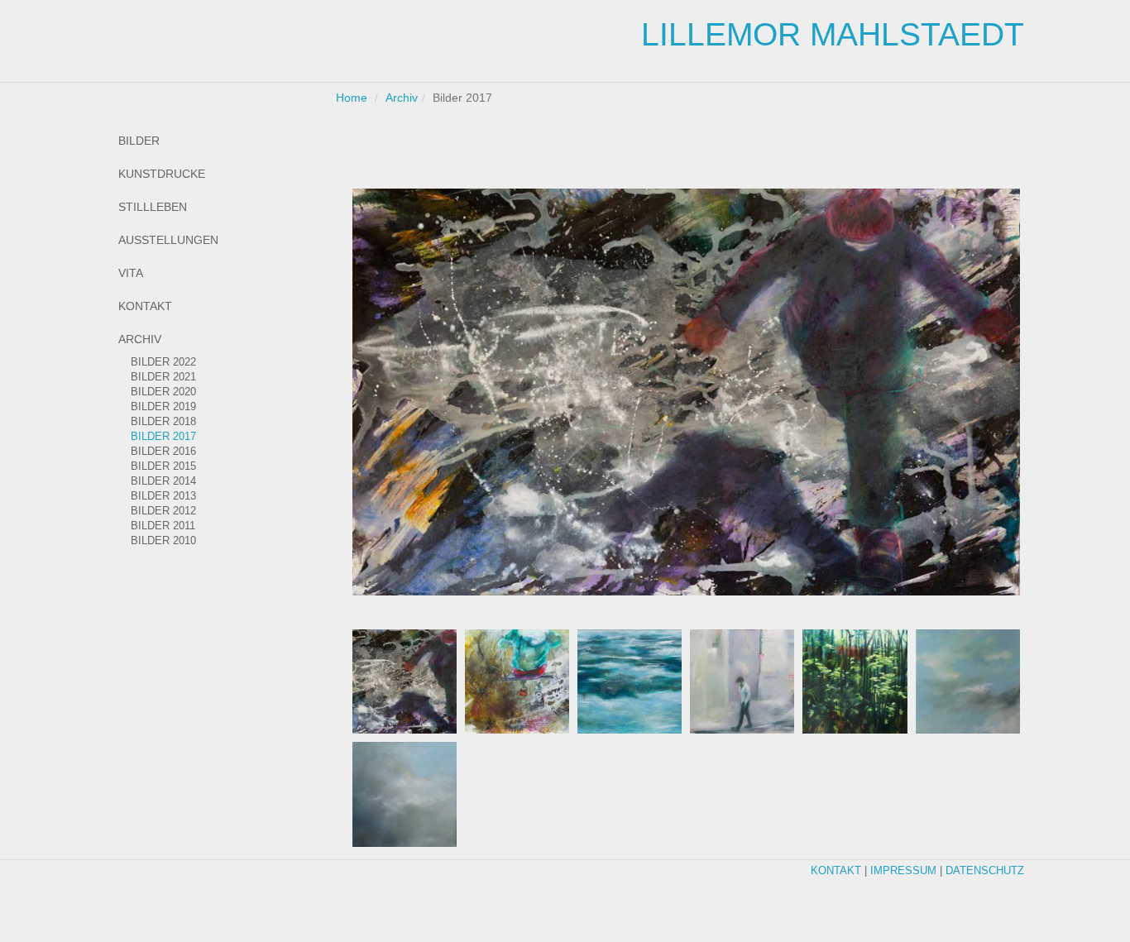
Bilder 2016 (163, 451)
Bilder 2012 (163, 511)
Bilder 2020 (163, 392)
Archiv (139, 339)
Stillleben (152, 206)
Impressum (903, 871)
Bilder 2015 (163, 466)
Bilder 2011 (163, 526)
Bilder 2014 (163, 481)
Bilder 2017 (163, 436)
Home (351, 97)
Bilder (139, 140)
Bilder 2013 (163, 496)
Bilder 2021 (163, 377)
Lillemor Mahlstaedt (832, 34)
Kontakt (145, 306)
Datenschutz (985, 871)
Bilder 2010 (163, 541)
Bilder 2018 (163, 422)
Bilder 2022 (163, 362)
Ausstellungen (168, 239)
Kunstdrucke (161, 173)
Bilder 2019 (163, 407)
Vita (130, 273)
